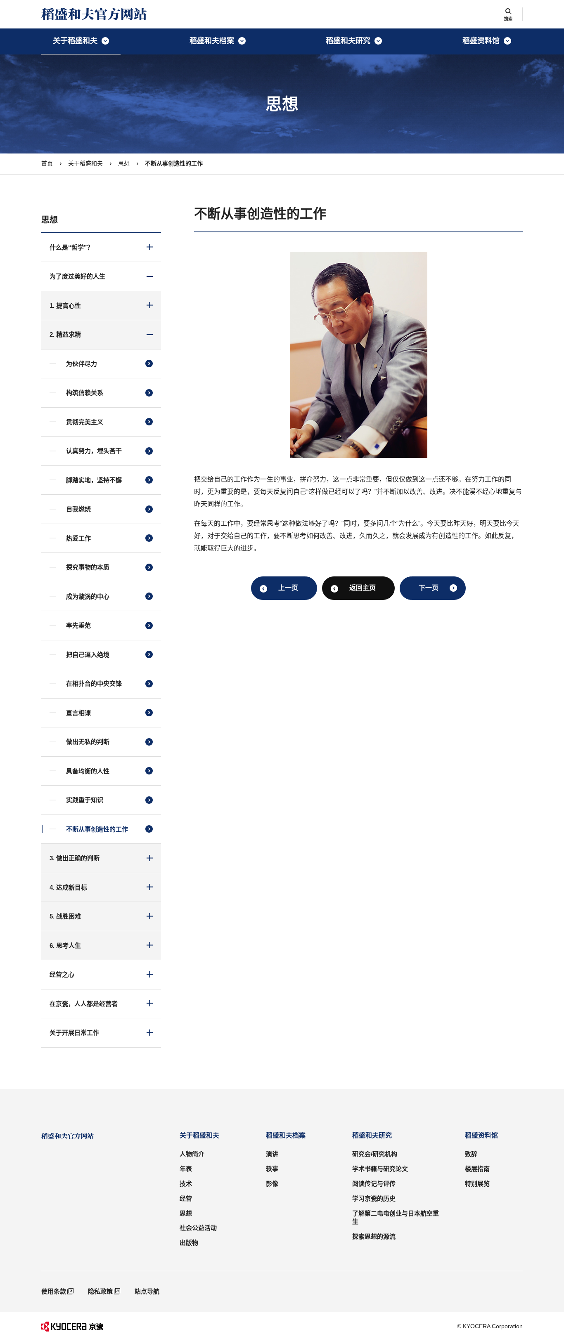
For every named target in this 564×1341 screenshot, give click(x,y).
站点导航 (147, 1291)
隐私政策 (100, 1291)
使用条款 (53, 1291)
